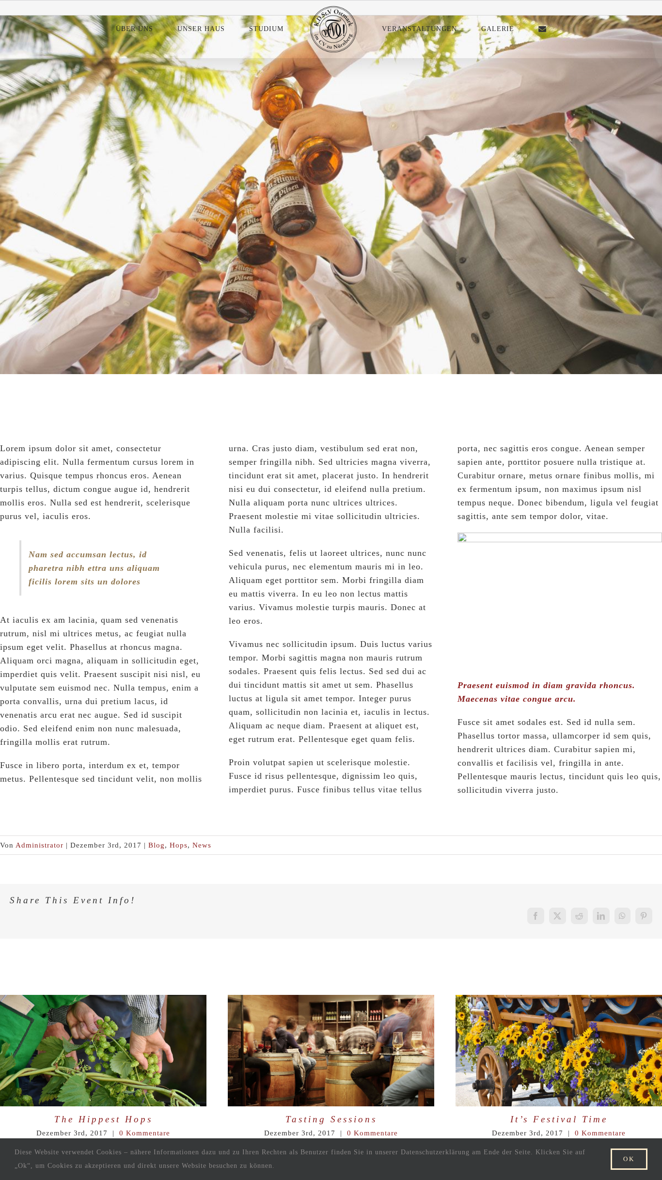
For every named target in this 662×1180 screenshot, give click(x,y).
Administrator (39, 845)
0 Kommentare (144, 1133)
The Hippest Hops (86, 1050)
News (201, 845)
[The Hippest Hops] (103, 1051)
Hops (179, 845)
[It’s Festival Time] (559, 1051)
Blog (156, 845)
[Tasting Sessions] (331, 1051)
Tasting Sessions (314, 1050)
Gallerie (120, 1050)
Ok (629, 1159)
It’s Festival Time (541, 1050)
